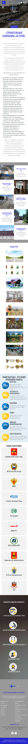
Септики (17, 713)
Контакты (3, 715)
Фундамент (17, 720)
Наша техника (4, 705)
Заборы (17, 703)
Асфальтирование (19, 701)
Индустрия (23, 6)
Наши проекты (4, 701)
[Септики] (14, 323)
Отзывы (3, 709)
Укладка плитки (18, 718)
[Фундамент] (14, 364)
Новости (3, 713)
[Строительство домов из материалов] (14, 337)
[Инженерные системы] (14, 283)
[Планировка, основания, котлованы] (14, 310)
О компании (4, 707)
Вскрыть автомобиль (17, 741)
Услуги (2, 703)
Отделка (17, 707)
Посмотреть (14, 26)
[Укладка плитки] (14, 350)
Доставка (3, 711)
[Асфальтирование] (14, 256)
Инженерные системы (20, 705)
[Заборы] (14, 270)
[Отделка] (14, 296)
